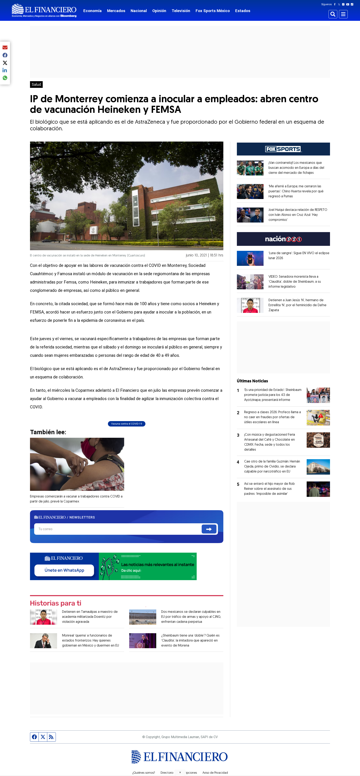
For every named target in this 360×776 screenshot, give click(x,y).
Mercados (116, 10)
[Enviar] (209, 529)
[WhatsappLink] (113, 566)
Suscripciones (188, 773)
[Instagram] (344, 4)
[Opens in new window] (250, 167)
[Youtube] (348, 4)
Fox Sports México (213, 10)
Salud (36, 84)
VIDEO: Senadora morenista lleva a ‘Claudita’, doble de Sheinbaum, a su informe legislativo (295, 282)
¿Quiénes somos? (143, 773)
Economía (92, 10)
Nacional (139, 10)
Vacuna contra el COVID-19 (126, 423)
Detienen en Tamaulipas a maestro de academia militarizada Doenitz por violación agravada (90, 617)
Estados (242, 10)
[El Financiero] (44, 10)
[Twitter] (340, 4)
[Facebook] (336, 4)
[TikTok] (353, 4)
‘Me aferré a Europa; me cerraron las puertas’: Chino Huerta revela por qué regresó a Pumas (296, 191)
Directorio (167, 773)
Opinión (159, 10)
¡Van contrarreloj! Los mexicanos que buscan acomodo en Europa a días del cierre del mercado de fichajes (296, 168)
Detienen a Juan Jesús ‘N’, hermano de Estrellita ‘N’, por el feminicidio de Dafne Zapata (297, 305)
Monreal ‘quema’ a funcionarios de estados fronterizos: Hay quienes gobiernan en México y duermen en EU (90, 640)
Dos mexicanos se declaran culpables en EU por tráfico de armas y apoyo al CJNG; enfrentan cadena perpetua (191, 617)
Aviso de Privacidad (215, 773)
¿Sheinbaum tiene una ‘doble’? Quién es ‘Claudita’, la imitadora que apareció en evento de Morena (190, 640)
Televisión (181, 10)
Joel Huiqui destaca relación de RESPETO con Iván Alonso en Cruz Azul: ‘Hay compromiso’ (298, 215)
